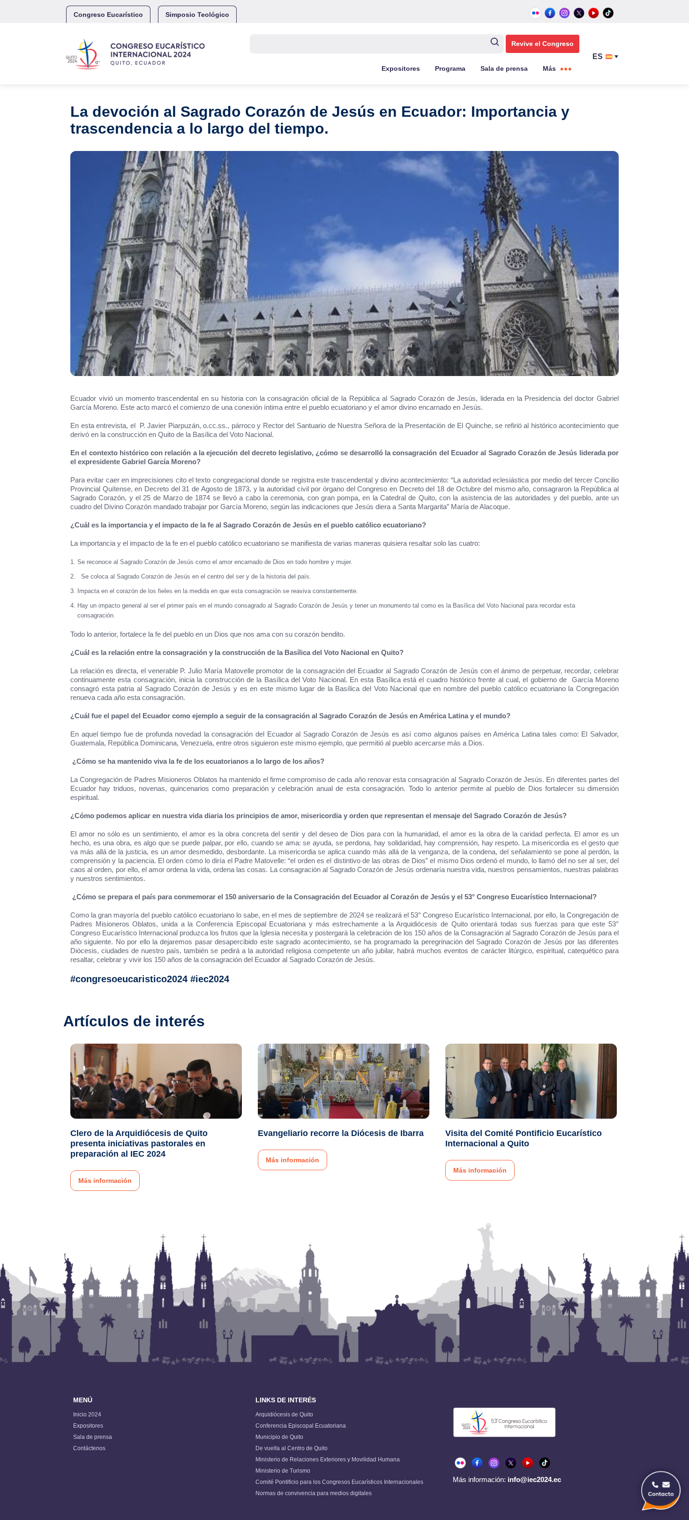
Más (549, 68)
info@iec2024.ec (534, 1479)
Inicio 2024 (87, 1414)
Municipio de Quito (279, 1437)
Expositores (401, 68)
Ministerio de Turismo (282, 1470)
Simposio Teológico (197, 14)
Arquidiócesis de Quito (284, 1414)
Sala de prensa (504, 68)
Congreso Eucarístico (108, 14)
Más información (105, 1180)
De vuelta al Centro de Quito (291, 1448)
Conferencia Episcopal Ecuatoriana (300, 1425)
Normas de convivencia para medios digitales (313, 1493)
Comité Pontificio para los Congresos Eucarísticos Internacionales (339, 1482)
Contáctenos (89, 1448)
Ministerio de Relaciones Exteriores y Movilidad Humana (327, 1459)
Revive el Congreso (542, 43)
